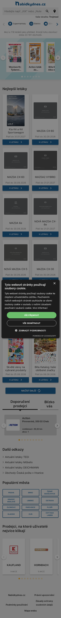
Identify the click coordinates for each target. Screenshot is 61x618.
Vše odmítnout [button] (31, 323)
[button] (30, 330)
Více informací (40, 307)
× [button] (54, 283)
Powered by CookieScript (44, 336)
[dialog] (31, 309)
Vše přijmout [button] (31, 315)
